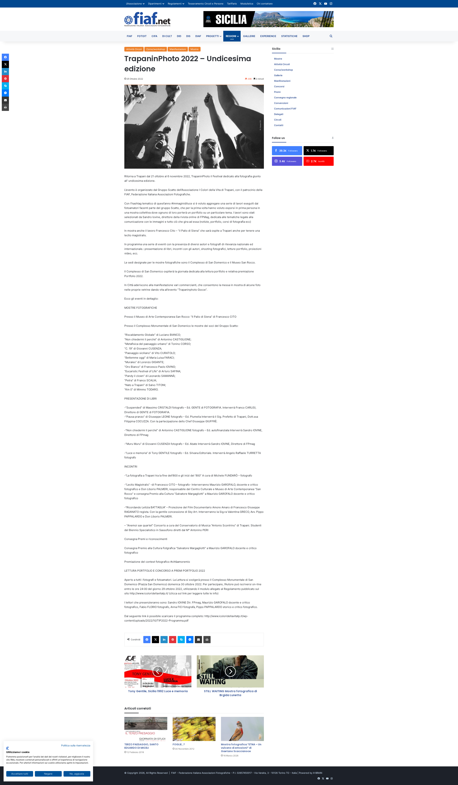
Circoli (277, 119)
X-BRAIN (317, 772)
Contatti (278, 125)
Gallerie (249, 36)
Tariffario (232, 3)
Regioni (231, 36)
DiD (179, 36)
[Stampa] (207, 639)
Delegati (278, 114)
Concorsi (279, 86)
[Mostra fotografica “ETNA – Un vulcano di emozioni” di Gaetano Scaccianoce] (242, 729)
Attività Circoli (134, 49)
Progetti (212, 36)
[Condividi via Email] (198, 639)
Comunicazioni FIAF (285, 108)
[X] (155, 639)
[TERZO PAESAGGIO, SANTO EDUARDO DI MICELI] (145, 729)
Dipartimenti (155, 3)
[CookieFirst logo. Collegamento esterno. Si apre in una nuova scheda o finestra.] (7, 748)
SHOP (306, 36)
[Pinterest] (172, 639)
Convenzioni (281, 103)
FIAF (129, 36)
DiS (188, 36)
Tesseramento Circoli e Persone (205, 3)
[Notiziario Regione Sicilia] (147, 19)
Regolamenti (175, 3)
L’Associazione (134, 3)
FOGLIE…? (179, 744)
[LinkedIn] (164, 639)
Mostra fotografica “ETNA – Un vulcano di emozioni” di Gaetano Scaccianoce (241, 748)
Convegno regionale (285, 97)
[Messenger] (189, 639)
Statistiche (289, 36)
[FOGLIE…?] (194, 729)
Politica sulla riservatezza (75, 745)
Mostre (195, 49)
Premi (277, 92)
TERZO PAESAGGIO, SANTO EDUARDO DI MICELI (141, 746)
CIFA (154, 36)
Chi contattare (265, 3)
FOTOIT (142, 36)
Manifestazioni (178, 49)
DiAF (198, 36)
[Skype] (181, 639)
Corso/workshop (155, 49)
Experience (268, 36)
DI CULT (167, 36)
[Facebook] (146, 639)
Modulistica (246, 3)
